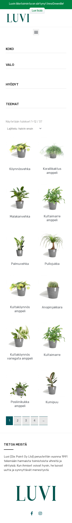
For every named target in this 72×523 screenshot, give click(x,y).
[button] (36, 32)
